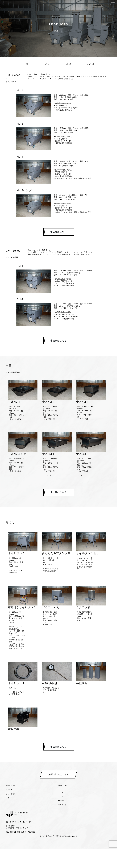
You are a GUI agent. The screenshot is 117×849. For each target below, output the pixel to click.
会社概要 (10, 785)
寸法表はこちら (58, 232)
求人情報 (10, 793)
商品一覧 (62, 785)
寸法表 (9, 789)
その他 (90, 64)
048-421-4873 (15, 832)
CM (47, 64)
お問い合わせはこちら (58, 774)
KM (26, 64)
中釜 (69, 64)
